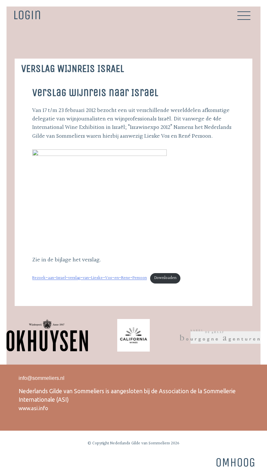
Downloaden (165, 278)
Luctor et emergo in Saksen (248, 43)
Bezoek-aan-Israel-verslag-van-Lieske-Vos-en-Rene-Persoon (89, 278)
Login (27, 14)
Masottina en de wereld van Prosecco (19, 43)
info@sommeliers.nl (41, 378)
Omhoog (235, 462)
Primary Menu (243, 15)
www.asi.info (33, 408)
